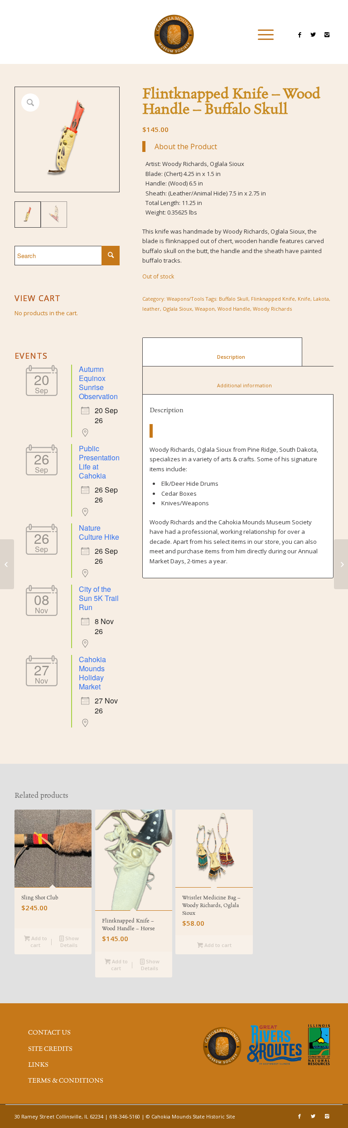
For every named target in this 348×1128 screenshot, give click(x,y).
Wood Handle (234, 308)
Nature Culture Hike (99, 532)
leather (151, 308)
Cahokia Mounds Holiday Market (92, 673)
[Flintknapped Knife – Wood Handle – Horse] (341, 564)
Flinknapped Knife (273, 298)
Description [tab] (222, 356)
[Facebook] (299, 34)
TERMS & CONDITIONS (65, 1080)
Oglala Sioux (177, 308)
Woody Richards (272, 308)
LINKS (38, 1065)
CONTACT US (49, 1032)
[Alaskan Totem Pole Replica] (7, 564)
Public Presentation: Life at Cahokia (100, 462)
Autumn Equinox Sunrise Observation (98, 382)
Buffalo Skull (233, 298)
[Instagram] (327, 34)
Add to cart (38, 941)
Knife (304, 298)
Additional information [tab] (239, 385)
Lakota (321, 298)
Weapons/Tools (185, 298)
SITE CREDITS (50, 1049)
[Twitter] (313, 34)
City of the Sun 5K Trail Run (99, 598)
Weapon (205, 308)
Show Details (69, 941)
